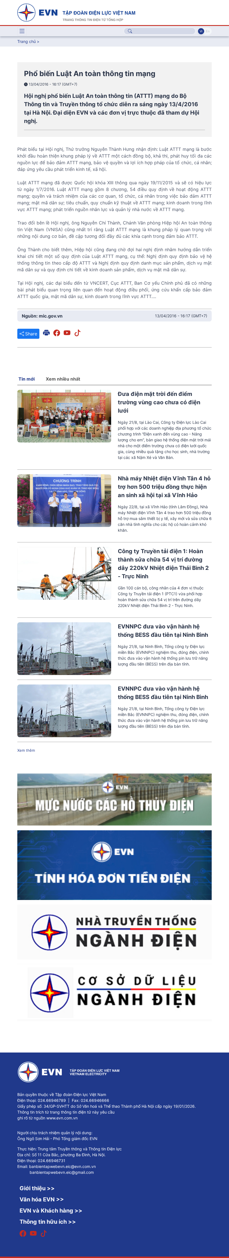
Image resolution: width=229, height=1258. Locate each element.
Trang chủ (26, 41)
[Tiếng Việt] (76, 12)
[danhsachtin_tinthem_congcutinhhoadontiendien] (114, 865)
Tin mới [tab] (26, 379)
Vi (201, 31)
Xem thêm (26, 750)
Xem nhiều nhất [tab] (63, 379)
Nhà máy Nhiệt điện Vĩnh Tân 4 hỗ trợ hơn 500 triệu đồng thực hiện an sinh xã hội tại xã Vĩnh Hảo (164, 487)
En (207, 31)
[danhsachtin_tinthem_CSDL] (114, 992)
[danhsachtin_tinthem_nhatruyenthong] (114, 931)
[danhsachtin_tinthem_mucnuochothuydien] (114, 799)
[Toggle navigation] (22, 31)
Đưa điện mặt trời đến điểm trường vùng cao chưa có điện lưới (159, 402)
